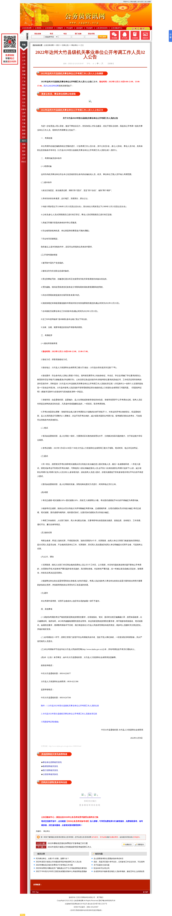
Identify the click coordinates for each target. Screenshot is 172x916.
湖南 (23, 95)
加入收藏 (148, 1)
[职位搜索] (102, 38)
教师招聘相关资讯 (50, 766)
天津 (23, 116)
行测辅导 (59, 28)
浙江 (23, 67)
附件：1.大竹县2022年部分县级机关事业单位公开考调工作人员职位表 (68, 706)
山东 (23, 57)
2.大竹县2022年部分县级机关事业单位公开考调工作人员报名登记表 (67, 714)
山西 (23, 113)
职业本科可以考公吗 (101, 868)
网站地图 (133, 1)
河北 (23, 106)
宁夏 (23, 123)
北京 (23, 102)
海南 (23, 85)
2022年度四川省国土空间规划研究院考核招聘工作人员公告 (59, 862)
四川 (24, 141)
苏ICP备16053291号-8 (107, 901)
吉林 (23, 155)
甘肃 (23, 120)
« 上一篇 (41, 843)
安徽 (23, 74)
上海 (23, 64)
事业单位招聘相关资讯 (52, 762)
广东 (23, 78)
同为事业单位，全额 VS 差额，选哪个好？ (52, 859)
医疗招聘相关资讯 (50, 770)
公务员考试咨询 (102, 28)
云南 (23, 148)
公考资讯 (38, 28)
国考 (23, 53)
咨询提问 (136, 837)
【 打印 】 (110, 64)
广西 (23, 81)
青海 (23, 127)
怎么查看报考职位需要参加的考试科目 (108, 859)
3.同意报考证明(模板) (48, 722)
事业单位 (74, 45)
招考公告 (65, 45)
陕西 (23, 130)
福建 (23, 71)
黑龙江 (23, 162)
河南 (23, 88)
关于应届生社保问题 (101, 865)
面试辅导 (79, 28)
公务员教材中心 (116, 28)
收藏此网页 (114, 837)
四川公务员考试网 (51, 86)
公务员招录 (49, 28)
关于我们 (100, 897)
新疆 (23, 134)
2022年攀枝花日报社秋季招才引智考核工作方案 (68, 843)
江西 (23, 99)
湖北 (23, 92)
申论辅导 (69, 28)
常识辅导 (89, 28)
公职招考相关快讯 (50, 774)
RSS (33, 892)
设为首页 (141, 1)
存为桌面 (103, 837)
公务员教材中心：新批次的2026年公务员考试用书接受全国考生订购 (69, 817)
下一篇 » (41, 847)
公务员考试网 (26, 28)
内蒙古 (23, 109)
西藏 (23, 144)
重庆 (23, 151)
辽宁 (23, 158)
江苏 (23, 60)
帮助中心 (126, 1)
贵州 (23, 137)
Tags (37, 892)
